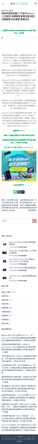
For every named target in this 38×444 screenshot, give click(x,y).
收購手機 (5, 300)
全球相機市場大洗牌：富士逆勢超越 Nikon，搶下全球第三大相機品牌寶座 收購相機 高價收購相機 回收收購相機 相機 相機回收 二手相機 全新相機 (19, 369)
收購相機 (5, 308)
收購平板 (5, 296)
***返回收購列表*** (19, 185)
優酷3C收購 (5, 10)
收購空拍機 (6, 312)
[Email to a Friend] (23, 192)
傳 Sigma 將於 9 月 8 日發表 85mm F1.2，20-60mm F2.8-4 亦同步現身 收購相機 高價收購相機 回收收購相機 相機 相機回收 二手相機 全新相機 (19, 337)
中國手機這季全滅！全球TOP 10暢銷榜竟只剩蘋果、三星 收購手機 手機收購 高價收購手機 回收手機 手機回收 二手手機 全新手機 (19, 358)
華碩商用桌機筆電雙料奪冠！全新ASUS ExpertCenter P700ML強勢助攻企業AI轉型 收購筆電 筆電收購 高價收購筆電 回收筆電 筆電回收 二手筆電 (19, 348)
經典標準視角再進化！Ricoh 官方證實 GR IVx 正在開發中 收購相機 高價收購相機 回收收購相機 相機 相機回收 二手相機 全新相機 (19, 397)
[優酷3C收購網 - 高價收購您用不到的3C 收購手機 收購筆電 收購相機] (19, 3)
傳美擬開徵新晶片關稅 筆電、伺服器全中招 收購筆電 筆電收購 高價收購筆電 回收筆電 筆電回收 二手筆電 (19, 379)
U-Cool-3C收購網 (16, 437)
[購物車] (35, 3)
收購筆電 (10, 10)
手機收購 (19, 441)
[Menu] (3, 3)
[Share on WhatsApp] (15, 192)
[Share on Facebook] (19, 192)
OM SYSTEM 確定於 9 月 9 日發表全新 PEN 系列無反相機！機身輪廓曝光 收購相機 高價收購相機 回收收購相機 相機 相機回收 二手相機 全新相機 (19, 427)
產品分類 (5, 323)
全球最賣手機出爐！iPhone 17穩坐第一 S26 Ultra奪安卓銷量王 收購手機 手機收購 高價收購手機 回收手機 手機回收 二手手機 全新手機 (18, 418)
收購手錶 (5, 304)
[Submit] (34, 221)
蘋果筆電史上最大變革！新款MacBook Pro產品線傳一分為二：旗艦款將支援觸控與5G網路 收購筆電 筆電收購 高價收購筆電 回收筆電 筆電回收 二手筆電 (19, 408)
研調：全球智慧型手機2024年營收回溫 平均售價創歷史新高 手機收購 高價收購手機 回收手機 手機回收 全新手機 (10, 205)
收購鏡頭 (5, 319)
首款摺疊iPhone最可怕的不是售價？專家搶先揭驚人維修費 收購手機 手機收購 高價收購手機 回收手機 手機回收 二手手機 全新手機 (18, 388)
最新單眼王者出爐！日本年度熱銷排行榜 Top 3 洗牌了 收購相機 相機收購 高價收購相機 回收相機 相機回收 (27, 205)
